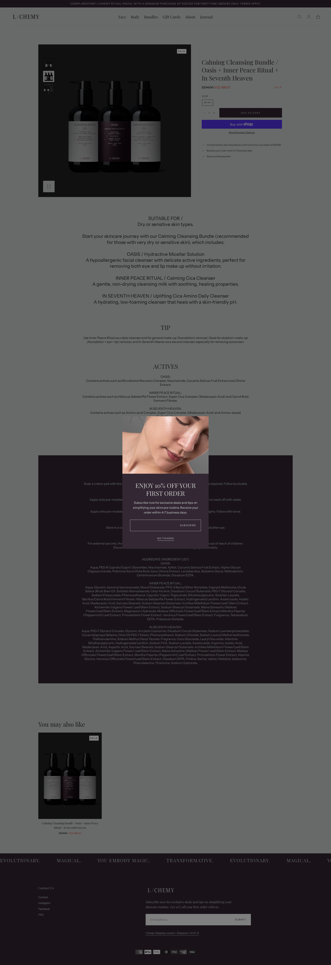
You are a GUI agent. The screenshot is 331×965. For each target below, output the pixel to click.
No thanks (165, 538)
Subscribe (188, 525)
